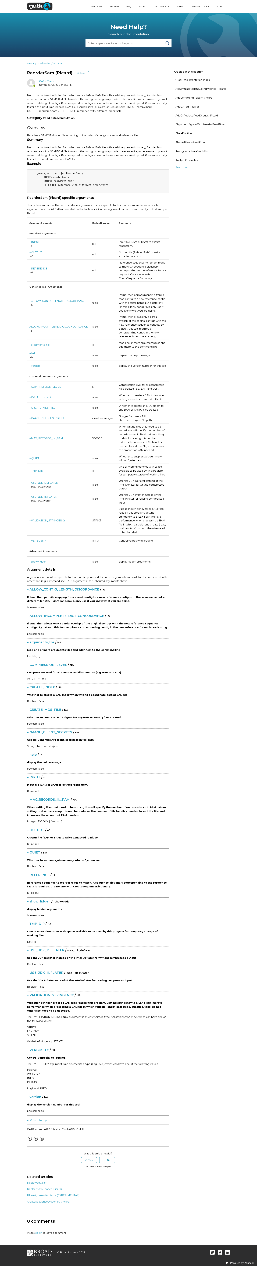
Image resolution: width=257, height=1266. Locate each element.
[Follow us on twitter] (212, 1252)
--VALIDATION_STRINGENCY (47, 520)
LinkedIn (41, 1141)
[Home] (39, 6)
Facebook (29, 1141)
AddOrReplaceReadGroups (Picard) (197, 115)
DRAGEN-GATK (161, 6)
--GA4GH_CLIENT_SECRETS (46, 418)
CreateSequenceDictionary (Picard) (48, 1201)
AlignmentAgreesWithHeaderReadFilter (200, 124)
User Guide (96, 6)
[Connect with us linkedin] (227, 1252)
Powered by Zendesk (242, 1262)
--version (34, 365)
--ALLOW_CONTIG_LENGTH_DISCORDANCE (57, 301)
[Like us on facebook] (220, 1252)
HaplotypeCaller (37, 1182)
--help (32, 353)
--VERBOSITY (37, 540)
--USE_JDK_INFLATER (43, 496)
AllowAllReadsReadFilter (190, 142)
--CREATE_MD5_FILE (42, 407)
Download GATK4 (200, 6)
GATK (30, 63)
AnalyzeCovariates (187, 160)
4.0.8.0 (57, 63)
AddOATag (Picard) (187, 106)
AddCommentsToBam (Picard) (194, 97)
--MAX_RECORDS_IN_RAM (46, 438)
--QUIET (34, 458)
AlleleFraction (184, 133)
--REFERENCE (38, 268)
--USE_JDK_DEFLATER (43, 482)
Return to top (38, 1120)
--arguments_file (39, 344)
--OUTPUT (35, 252)
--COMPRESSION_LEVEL (45, 386)
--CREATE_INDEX (40, 397)
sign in (38, 1232)
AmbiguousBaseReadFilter (192, 151)
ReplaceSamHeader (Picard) (44, 1189)
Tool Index (114, 6)
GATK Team (46, 81)
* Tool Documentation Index (193, 79)
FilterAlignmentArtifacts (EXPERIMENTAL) (53, 1195)
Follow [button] (81, 73)
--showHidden (38, 561)
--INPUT (34, 242)
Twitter (35, 1141)
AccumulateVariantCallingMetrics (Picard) (201, 88)
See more (182, 167)
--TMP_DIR (36, 470)
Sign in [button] (219, 6)
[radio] (89, 1160)
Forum (141, 6)
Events (180, 6)
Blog (128, 6)
